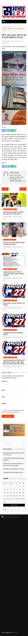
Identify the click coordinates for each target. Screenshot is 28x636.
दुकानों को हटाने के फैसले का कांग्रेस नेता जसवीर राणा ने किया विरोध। (13, 454)
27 (14, 499)
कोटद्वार (5, 209)
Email (3, 396)
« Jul (4, 509)
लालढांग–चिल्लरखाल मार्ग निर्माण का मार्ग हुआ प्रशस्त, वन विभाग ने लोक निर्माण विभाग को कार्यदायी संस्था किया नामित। (14, 362)
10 (4, 492)
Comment (5, 381)
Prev (6, 189)
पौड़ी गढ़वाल (11, 209)
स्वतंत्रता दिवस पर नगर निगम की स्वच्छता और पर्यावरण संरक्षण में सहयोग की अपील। (13, 273)
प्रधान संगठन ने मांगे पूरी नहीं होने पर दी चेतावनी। (13, 469)
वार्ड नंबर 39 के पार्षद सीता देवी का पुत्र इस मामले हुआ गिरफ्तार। (13, 459)
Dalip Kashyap (6, 41)
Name (3, 390)
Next (22, 189)
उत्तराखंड (5, 43)
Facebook (2, 2)
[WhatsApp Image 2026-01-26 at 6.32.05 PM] (14, 68)
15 (20, 492)
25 (8, 499)
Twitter (4, 2)
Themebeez (15, 632)
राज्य (8, 43)
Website (4, 403)
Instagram (6, 2)
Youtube (9, 2)
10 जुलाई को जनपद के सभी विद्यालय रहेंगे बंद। (13, 472)
